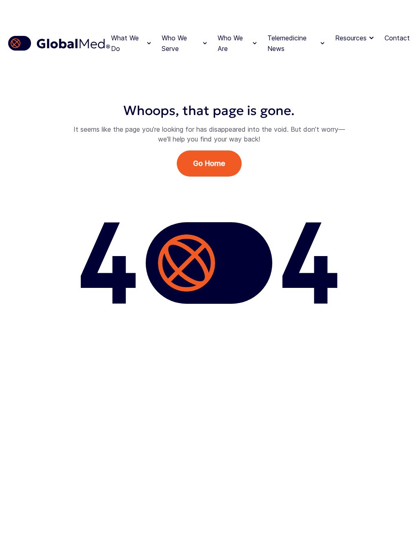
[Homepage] (59, 43)
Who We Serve (174, 43)
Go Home (209, 163)
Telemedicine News (287, 43)
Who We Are (230, 43)
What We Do (125, 43)
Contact (397, 38)
